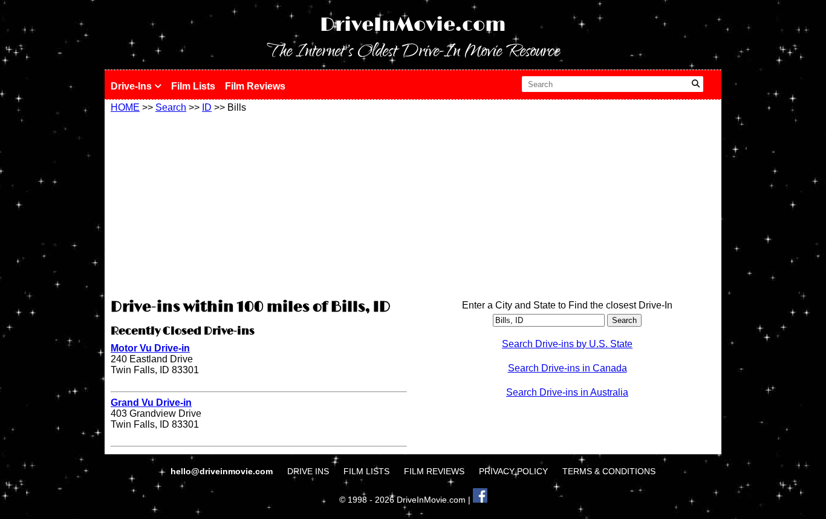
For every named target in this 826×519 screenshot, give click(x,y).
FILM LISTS (366, 471)
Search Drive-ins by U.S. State (567, 344)
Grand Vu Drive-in (151, 402)
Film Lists (193, 86)
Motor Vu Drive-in (150, 348)
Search (170, 107)
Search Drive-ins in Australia (567, 392)
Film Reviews (255, 86)
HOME (125, 107)
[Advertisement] (258, 204)
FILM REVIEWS (434, 471)
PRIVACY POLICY (513, 471)
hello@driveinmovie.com (223, 471)
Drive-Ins (132, 86)
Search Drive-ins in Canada (567, 368)
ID (207, 107)
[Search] (695, 84)
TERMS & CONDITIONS (608, 471)
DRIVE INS (308, 471)
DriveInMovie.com (413, 25)
